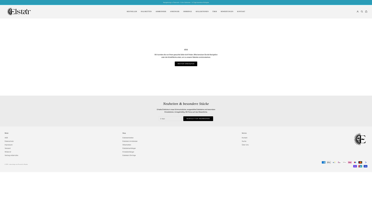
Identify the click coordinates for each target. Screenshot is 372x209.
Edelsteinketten (127, 138)
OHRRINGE (187, 11)
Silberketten (126, 145)
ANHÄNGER (174, 11)
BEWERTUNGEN (227, 11)
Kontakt (244, 138)
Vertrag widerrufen (11, 155)
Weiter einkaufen (186, 64)
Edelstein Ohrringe (129, 155)
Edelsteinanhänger (129, 148)
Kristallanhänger (128, 152)
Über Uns (245, 145)
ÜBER (214, 11)
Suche (244, 141)
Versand (8, 148)
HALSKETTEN (146, 11)
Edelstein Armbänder (130, 141)
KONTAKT (241, 11)
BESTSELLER (132, 11)
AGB (6, 138)
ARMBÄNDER (161, 11)
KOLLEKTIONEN (202, 11)
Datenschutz (9, 141)
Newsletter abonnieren (198, 118)
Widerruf (8, 152)
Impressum (9, 145)
